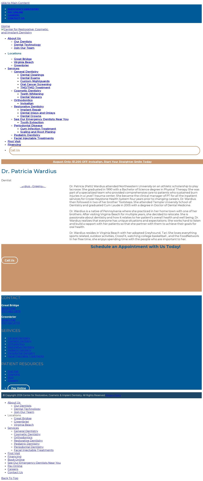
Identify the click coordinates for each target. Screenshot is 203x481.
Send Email (8, 308)
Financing (14, 374)
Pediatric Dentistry (19, 350)
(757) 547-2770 (10, 322)
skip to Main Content (15, 2)
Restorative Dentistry (21, 347)
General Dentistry (19, 338)
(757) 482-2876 (10, 311)
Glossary (13, 380)
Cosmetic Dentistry (20, 341)
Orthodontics (16, 344)
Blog (11, 377)
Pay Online (18, 388)
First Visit (13, 371)
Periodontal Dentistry (21, 353)
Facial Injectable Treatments (26, 356)
